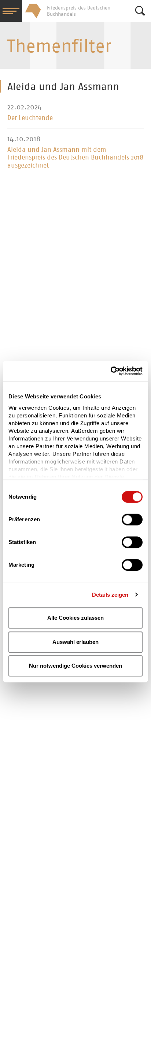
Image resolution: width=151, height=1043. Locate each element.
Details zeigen (110, 595)
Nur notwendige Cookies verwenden (75, 666)
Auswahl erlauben (75, 642)
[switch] (132, 519)
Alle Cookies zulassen (75, 618)
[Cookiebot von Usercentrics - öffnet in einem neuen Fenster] (110, 371)
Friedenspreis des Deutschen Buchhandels (33, 11)
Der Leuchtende (30, 117)
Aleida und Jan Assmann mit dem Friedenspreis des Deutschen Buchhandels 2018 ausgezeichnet (75, 157)
